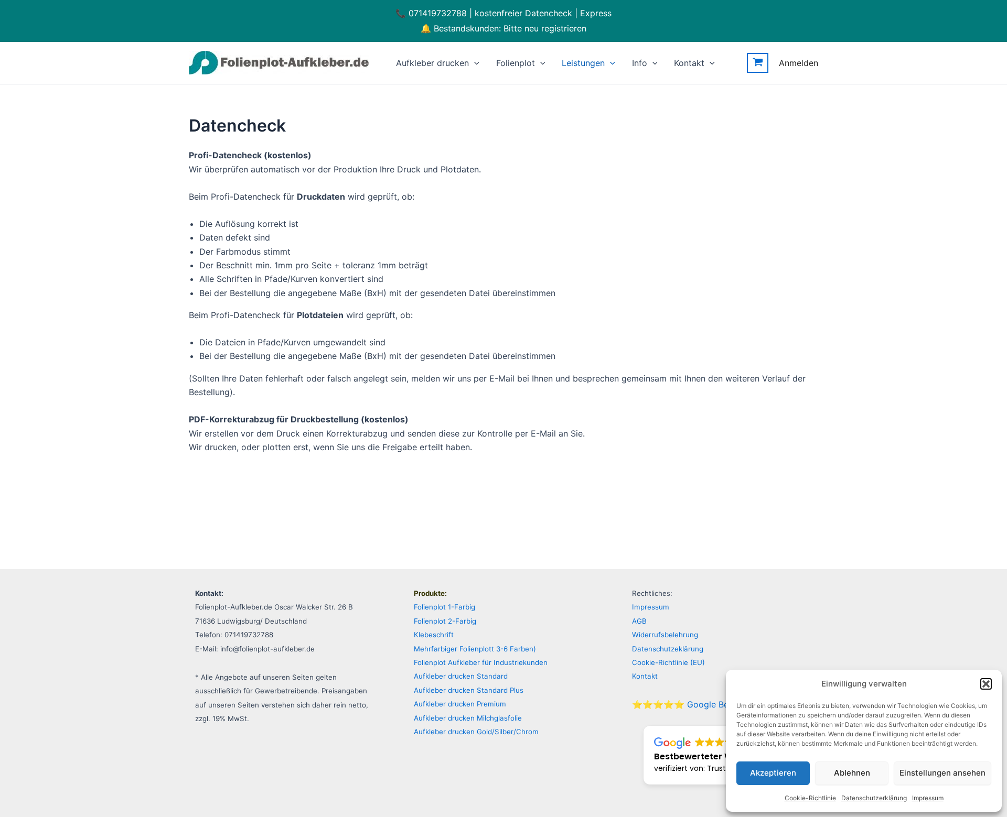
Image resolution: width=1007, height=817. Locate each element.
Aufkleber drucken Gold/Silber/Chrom (476, 731)
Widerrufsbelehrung (665, 634)
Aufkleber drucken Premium (460, 704)
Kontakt (689, 63)
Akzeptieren (773, 773)
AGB (639, 621)
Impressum (928, 798)
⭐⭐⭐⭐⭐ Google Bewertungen (701, 704)
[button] (986, 684)
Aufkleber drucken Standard (461, 676)
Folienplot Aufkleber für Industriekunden (481, 662)
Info (639, 63)
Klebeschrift (434, 634)
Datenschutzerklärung (874, 798)
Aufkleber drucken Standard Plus (468, 690)
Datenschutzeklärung (667, 649)
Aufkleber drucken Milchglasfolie (468, 718)
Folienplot (515, 63)
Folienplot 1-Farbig (444, 607)
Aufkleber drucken (432, 63)
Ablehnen (852, 773)
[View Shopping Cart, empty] (757, 63)
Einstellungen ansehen (942, 773)
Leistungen (583, 63)
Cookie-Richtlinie (810, 798)
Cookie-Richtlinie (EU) (668, 662)
